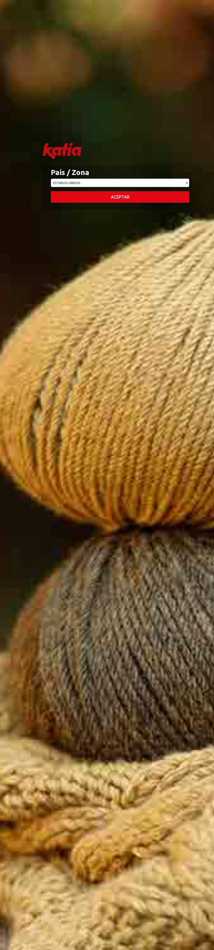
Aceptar (120, 197)
